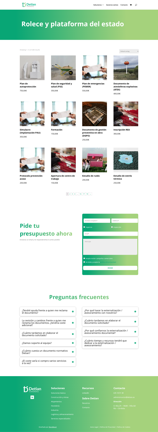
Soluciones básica (58, 393)
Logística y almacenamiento (62, 414)
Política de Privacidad (107, 427)
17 (84, 194)
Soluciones (97, 5)
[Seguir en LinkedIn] (32, 397)
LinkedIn (85, 393)
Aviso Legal (94, 427)
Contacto (124, 5)
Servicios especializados (60, 418)
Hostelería (55, 406)
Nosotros (86, 403)
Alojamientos (56, 401)
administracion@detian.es (124, 397)
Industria (54, 410)
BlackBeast (53, 427)
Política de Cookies (123, 427)
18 (87, 194)
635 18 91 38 (118, 393)
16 (80, 194)
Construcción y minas (60, 397)
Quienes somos (112, 5)
